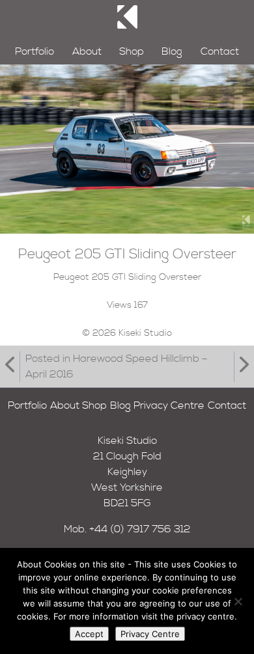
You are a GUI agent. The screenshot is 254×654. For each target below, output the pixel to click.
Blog (172, 51)
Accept (89, 634)
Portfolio (34, 51)
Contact (220, 51)
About (87, 51)
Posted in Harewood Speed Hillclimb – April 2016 (116, 366)
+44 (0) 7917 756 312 (140, 529)
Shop (131, 51)
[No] (237, 601)
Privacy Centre (169, 405)
